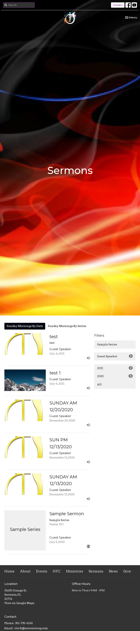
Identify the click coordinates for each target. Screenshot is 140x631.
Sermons (96, 571)
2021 (114, 368)
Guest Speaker (114, 356)
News (113, 571)
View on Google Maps (19, 603)
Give (127, 571)
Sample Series (107, 344)
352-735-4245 (24, 623)
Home (9, 571)
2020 (114, 376)
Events (41, 571)
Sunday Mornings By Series (67, 326)
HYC (57, 571)
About (25, 571)
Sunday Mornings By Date (25, 326)
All (99, 384)
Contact (118, 4)
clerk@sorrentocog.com (31, 628)
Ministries (74, 571)
